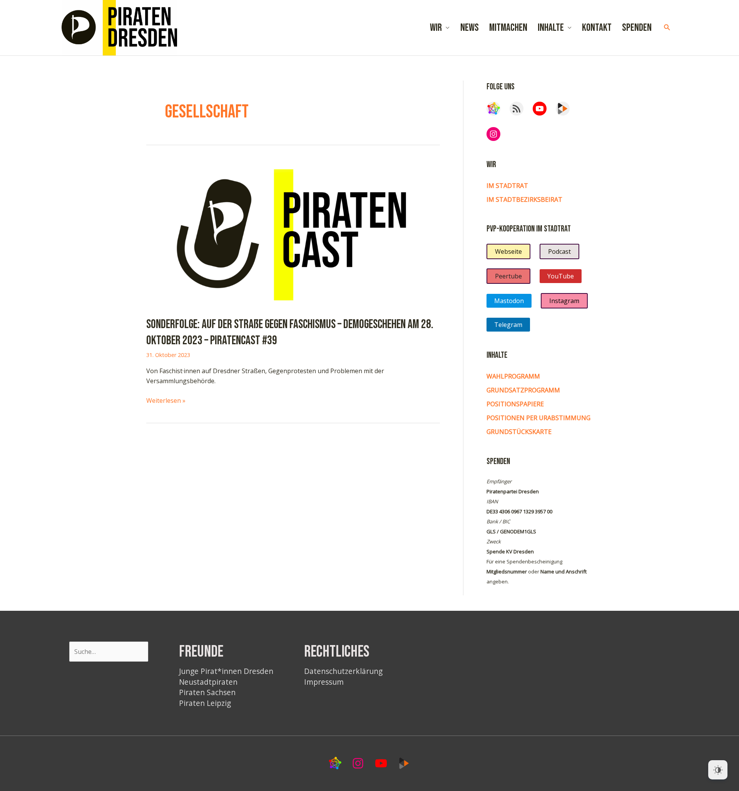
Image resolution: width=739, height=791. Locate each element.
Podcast (559, 251)
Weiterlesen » (166, 401)
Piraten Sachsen (207, 692)
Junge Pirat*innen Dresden (226, 671)
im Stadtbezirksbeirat (524, 199)
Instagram (564, 301)
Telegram (508, 324)
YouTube (560, 276)
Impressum (324, 682)
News (469, 28)
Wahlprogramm (513, 376)
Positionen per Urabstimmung (538, 418)
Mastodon (509, 301)
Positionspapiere (515, 404)
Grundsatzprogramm (523, 390)
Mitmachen (508, 28)
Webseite (508, 251)
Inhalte (551, 28)
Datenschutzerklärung (343, 671)
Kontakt (597, 28)
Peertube (508, 276)
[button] (667, 27)
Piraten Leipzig (205, 703)
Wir (436, 28)
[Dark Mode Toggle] (717, 769)
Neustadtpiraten (208, 682)
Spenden (637, 28)
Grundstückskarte (519, 431)
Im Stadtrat (507, 185)
